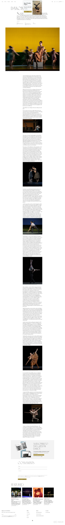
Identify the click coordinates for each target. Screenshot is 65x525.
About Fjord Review (39, 512)
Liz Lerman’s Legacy (25, 499)
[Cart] (58, 1)
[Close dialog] (41, 1)
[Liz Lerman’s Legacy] (27, 492)
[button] (52, 1)
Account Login (48, 512)
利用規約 (9, 516)
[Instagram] (32, 520)
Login (41, 456)
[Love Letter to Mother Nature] (16, 492)
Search (28, 517)
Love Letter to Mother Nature (15, 500)
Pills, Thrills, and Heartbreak (38, 499)
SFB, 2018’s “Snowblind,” (27, 140)
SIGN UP (28, 11)
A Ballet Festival (46, 499)
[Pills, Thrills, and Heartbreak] (38, 492)
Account (28, 512)
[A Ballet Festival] (49, 492)
